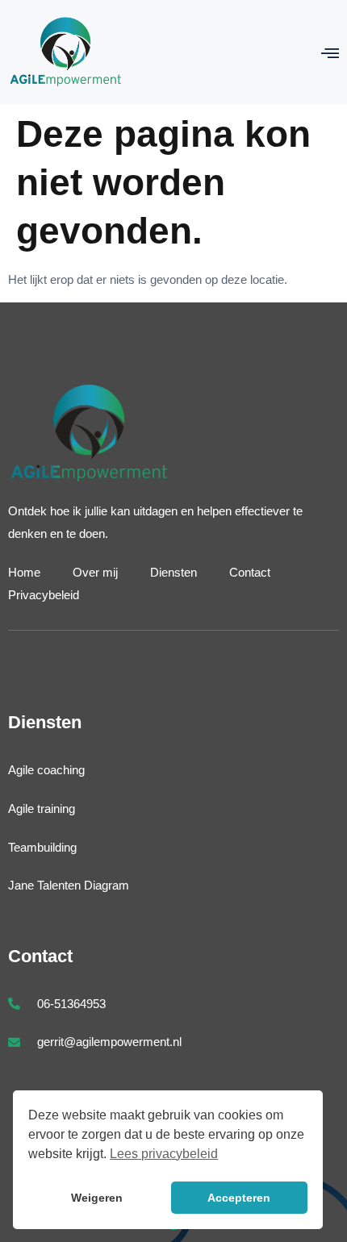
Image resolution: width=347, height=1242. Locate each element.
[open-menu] (330, 53)
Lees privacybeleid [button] (164, 1154)
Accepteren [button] (238, 1197)
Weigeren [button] (97, 1197)
